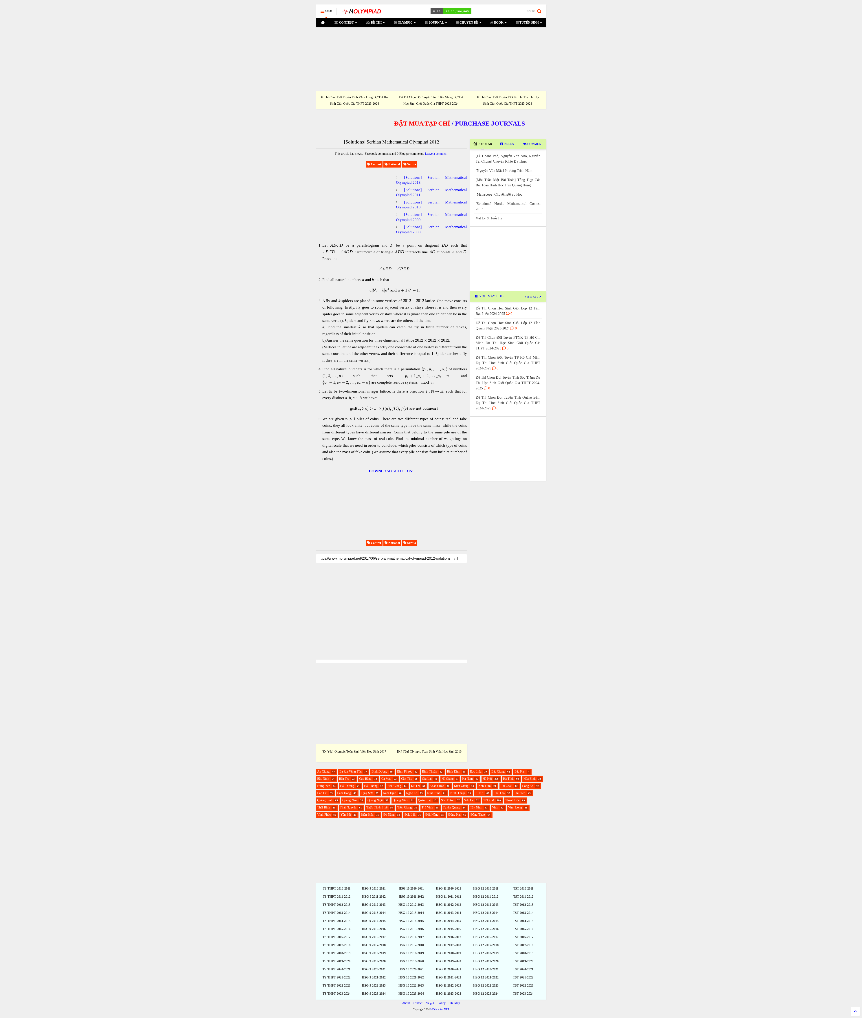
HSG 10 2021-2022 (411, 977)
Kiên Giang (461, 786)
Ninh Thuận (458, 793)
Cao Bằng (365, 778)
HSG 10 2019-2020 (411, 961)
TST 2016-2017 (523, 937)
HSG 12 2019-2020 (486, 961)
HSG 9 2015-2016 (374, 929)
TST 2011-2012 (523, 896)
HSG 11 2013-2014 (448, 912)
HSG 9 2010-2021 (374, 888)
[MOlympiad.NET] (361, 12)
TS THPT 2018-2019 (336, 953)
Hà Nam (467, 778)
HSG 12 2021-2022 (486, 977)
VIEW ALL (532, 296)
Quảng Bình (324, 800)
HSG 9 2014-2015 (374, 921)
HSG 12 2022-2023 (486, 985)
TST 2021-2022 (523, 977)
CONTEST (346, 22)
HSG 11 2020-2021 (448, 969)
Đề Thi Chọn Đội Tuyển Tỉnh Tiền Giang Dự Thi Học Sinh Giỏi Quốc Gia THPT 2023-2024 (431, 100)
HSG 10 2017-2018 (411, 945)
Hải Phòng (371, 786)
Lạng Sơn (367, 793)
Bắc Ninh (323, 778)
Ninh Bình (433, 793)
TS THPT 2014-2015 (336, 921)
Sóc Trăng (447, 800)
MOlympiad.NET (439, 1009)
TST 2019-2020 (523, 961)
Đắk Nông (431, 814)
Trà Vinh (427, 807)
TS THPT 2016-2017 (336, 937)
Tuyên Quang (451, 807)
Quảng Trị (424, 800)
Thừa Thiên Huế (376, 807)
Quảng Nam (350, 800)
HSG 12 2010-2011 (485, 888)
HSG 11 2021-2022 (448, 977)
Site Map (454, 1003)
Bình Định (453, 771)
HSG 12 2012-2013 (486, 904)
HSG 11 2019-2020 (448, 961)
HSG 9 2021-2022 (374, 977)
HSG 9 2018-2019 (374, 953)
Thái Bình (323, 807)
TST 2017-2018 (523, 945)
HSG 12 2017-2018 (486, 945)
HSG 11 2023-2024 (448, 993)
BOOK (498, 22)
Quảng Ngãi (375, 800)
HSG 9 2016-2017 (374, 937)
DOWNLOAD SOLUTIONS (391, 471)
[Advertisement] (431, 59)
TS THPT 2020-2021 (336, 969)
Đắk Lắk (410, 814)
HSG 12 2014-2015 (486, 921)
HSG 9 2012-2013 (374, 904)
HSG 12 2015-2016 (486, 929)
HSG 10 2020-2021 (411, 969)
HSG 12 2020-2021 (486, 969)
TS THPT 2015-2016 (336, 929)
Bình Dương (379, 771)
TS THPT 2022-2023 (336, 985)
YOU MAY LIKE (491, 296)
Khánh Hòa (437, 786)
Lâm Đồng (344, 793)
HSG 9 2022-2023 (374, 985)
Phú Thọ (499, 793)
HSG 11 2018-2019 (448, 953)
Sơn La (468, 800)
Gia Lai (427, 778)
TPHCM (488, 800)
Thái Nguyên (348, 807)
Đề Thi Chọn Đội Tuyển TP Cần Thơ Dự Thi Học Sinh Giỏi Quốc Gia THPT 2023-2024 (508, 100)
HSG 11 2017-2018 (448, 945)
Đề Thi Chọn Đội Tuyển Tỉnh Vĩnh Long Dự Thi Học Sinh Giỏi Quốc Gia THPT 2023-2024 (354, 100)
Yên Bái (346, 814)
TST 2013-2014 (523, 912)
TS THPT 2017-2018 (336, 945)
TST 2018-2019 (523, 953)
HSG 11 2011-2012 (448, 896)
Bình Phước (404, 771)
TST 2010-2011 (523, 888)
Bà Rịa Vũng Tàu (350, 771)
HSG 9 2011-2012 (374, 896)
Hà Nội (487, 778)
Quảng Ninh (400, 800)
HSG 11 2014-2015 (448, 921)
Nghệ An (411, 793)
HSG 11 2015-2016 (448, 929)
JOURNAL (436, 22)
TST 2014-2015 (523, 921)
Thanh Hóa (512, 800)
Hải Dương (347, 786)
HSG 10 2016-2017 (411, 937)
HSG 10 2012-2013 (411, 904)
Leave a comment (436, 153)
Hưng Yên (323, 786)
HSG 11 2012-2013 (448, 904)
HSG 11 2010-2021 (448, 888)
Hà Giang (448, 778)
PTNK (479, 793)
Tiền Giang (404, 807)
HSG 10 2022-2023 (411, 985)
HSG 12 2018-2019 (486, 953)
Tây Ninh (476, 807)
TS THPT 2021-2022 (336, 977)
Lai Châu (506, 786)
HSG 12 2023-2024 (486, 993)
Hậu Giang (394, 786)
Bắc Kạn (520, 771)
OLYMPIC (405, 22)
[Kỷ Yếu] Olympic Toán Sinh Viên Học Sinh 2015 (354, 751)
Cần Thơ (406, 778)
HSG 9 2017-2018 (374, 945)
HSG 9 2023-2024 (374, 993)
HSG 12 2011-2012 (485, 896)
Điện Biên (367, 814)
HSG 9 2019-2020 (374, 961)
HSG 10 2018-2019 (411, 953)
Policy (442, 1003)
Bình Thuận (429, 771)
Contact (417, 1003)
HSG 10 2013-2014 (411, 912)
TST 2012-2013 (523, 904)
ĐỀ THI (376, 22)
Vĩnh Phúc (324, 814)
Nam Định (389, 793)
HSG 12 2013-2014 (486, 912)
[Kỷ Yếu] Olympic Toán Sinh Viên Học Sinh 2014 (429, 751)
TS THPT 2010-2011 (336, 888)
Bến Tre (344, 778)
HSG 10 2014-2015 (411, 921)
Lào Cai (322, 793)
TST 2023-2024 (523, 993)
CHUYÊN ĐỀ (468, 22)
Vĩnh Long (515, 807)
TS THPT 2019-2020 (336, 961)
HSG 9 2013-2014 (374, 912)
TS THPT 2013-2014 (336, 912)
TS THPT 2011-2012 (336, 896)
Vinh (495, 807)
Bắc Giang (498, 771)
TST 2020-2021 (523, 969)
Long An (527, 786)
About (406, 1003)
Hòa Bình (529, 778)
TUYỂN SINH (529, 22)
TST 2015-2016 (523, 929)
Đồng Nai (454, 814)
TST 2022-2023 (523, 985)
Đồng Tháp (478, 814)
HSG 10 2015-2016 (411, 929)
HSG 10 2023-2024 (411, 993)
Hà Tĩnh (508, 778)
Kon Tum (484, 786)
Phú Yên (520, 793)
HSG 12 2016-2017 (486, 937)
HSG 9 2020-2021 (374, 969)
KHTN (415, 786)
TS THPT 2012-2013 (336, 904)
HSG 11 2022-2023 (448, 985)
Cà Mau (386, 778)
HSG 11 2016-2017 (448, 937)
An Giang (323, 771)
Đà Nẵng (389, 814)
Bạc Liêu (476, 771)
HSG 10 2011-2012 (411, 896)
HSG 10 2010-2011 (411, 888)
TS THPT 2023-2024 (336, 993)
